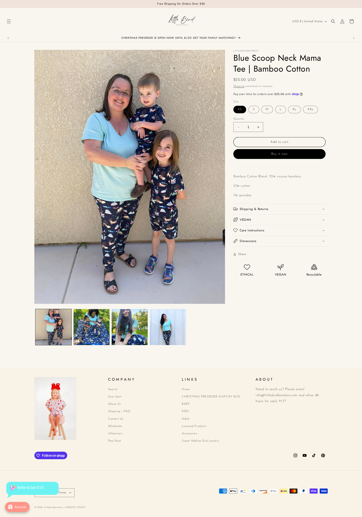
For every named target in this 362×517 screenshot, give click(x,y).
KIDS (185, 411)
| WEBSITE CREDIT (75, 507)
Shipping (238, 86)
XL (294, 109)
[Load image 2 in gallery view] (92, 327)
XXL (311, 109)
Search (113, 389)
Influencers (115, 433)
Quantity (238, 118)
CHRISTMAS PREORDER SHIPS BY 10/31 (211, 396)
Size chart (115, 396)
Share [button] (242, 254)
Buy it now (279, 154)
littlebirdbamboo (53, 507)
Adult (185, 418)
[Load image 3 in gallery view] (130, 327)
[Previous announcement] (8, 38)
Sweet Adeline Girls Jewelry (200, 440)
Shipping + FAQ (119, 411)
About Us (114, 404)
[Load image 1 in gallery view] (53, 327)
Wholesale (115, 426)
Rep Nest (114, 440)
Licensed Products (194, 426)
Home (186, 389)
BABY (186, 404)
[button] (8, 21)
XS (240, 109)
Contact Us (115, 418)
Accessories (189, 433)
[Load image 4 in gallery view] (168, 327)
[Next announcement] (353, 38)
